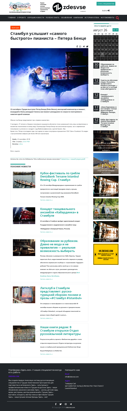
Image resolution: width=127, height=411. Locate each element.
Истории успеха (92, 17)
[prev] (114, 30)
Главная (11, 17)
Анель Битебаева (53, 276)
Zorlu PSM (26, 141)
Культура (15, 28)
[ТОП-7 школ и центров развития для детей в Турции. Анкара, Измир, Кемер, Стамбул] (106, 209)
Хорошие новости (35, 17)
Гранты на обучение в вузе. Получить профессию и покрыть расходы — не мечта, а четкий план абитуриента (109, 84)
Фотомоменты (107, 17)
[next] (117, 30)
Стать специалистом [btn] (106, 4)
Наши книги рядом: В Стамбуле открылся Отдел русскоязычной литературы (60, 330)
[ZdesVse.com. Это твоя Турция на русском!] (106, 231)
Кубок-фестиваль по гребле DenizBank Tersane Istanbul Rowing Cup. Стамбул (60, 176)
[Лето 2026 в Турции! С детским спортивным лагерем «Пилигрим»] (106, 163)
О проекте (21, 17)
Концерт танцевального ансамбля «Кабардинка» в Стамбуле (59, 212)
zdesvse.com (70, 407)
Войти (105, 11)
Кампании (78, 17)
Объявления (66, 17)
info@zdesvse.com (72, 377)
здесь (21, 144)
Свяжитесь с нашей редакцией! (73, 159)
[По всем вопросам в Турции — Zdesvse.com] (106, 186)
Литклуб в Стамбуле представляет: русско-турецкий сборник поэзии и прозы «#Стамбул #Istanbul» (61, 293)
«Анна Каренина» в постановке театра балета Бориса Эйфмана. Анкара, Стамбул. (109, 110)
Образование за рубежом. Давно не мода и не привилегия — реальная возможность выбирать (59, 246)
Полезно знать (52, 17)
